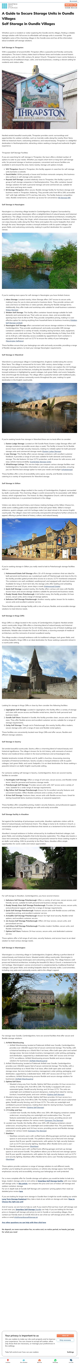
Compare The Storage (54, 1120)
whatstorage (67, 469)
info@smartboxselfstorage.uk (26, 1217)
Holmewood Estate (52, 586)
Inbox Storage (12, 310)
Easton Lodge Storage (52, 451)
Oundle (28, 1209)
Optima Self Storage (55, 1094)
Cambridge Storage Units (40, 462)
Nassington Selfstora (14, 341)
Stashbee (34, 1146)
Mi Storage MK (64, 198)
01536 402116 (71, 8)
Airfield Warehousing (38, 1061)
